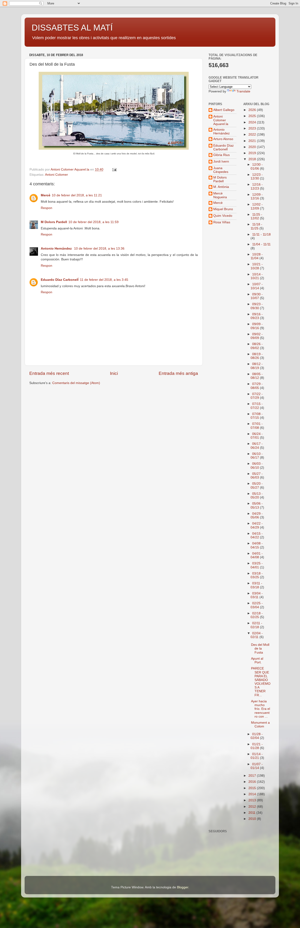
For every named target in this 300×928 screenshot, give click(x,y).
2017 (252, 775)
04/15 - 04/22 (257, 535)
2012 (252, 806)
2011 (252, 812)
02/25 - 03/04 (257, 605)
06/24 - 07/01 (257, 435)
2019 (252, 153)
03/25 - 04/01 (257, 565)
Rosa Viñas (221, 222)
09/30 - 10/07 (257, 296)
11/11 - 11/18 (261, 234)
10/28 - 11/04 (257, 256)
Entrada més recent (49, 373)
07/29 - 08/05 (257, 385)
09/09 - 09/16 (257, 326)
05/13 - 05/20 (257, 495)
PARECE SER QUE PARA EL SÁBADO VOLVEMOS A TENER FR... (260, 682)
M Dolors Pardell (54, 222)
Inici (114, 373)
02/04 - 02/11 (257, 635)
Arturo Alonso (223, 139)
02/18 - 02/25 (257, 615)
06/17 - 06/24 (257, 445)
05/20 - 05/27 (257, 485)
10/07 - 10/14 (257, 286)
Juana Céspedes (220, 170)
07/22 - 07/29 (257, 395)
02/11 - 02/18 (256, 625)
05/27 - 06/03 (257, 475)
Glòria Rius (221, 155)
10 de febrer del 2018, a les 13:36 (99, 248)
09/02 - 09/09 (257, 336)
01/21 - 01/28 (257, 746)
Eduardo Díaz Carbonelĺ (60, 279)
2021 (252, 141)
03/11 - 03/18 (256, 585)
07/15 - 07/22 (257, 405)
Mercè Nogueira (220, 195)
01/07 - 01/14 (257, 766)
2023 (252, 128)
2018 (252, 159)
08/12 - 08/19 (257, 365)
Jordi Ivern (221, 161)
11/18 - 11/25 (256, 226)
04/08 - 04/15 (257, 545)
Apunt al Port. (257, 660)
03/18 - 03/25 (257, 575)
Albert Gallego (223, 110)
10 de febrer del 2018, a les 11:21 (77, 195)
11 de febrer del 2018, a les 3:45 (104, 279)
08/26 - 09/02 (257, 346)
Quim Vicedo (222, 215)
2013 (252, 800)
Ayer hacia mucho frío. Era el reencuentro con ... (260, 709)
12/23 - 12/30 (257, 176)
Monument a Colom (260, 724)
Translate (243, 91)
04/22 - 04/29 (257, 525)
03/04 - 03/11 (257, 595)
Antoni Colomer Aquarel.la (220, 120)
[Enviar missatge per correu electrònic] (114, 169)
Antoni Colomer (56, 174)
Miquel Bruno (223, 209)
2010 (252, 819)
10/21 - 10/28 (257, 266)
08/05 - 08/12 (257, 376)
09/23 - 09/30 (257, 306)
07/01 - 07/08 (257, 425)
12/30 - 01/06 (257, 166)
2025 (252, 116)
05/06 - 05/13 (257, 505)
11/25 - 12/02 (256, 216)
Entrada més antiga (178, 373)
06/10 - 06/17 (257, 455)
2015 (252, 788)
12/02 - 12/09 (257, 206)
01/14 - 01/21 (257, 756)
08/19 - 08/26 (257, 356)
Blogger (182, 887)
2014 (252, 794)
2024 (252, 122)
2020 (252, 147)
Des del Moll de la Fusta (260, 648)
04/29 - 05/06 (257, 515)
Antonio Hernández (57, 248)
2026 (252, 110)
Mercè (45, 195)
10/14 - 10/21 (257, 276)
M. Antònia (221, 187)
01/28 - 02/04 (257, 736)
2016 (252, 781)
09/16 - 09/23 (257, 316)
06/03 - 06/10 (257, 465)
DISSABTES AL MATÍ (72, 27)
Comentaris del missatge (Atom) (76, 383)
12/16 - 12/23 (257, 186)
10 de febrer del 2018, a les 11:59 (93, 222)
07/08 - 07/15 (257, 415)
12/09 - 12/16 (257, 196)
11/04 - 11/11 (261, 244)
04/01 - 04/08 (257, 555)
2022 (252, 134)
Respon (46, 208)
